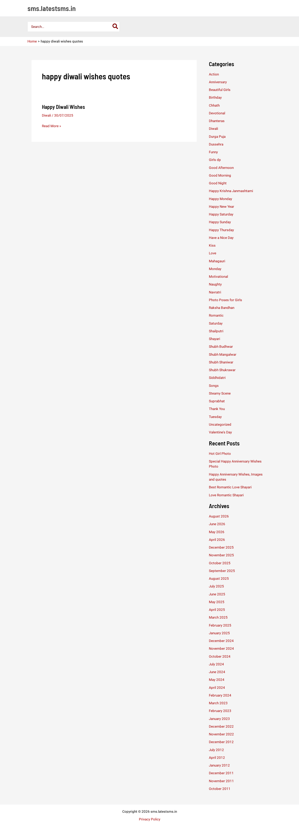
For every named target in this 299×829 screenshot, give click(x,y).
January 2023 (219, 719)
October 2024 (219, 656)
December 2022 (221, 726)
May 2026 (216, 532)
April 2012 (217, 758)
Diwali (46, 115)
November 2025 (221, 555)
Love (212, 253)
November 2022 (221, 734)
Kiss (212, 245)
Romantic (216, 315)
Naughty (215, 284)
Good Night (218, 183)
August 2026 (219, 516)
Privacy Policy (149, 819)
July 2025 (216, 586)
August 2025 (219, 578)
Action (214, 74)
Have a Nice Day (221, 238)
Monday (215, 269)
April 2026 (217, 540)
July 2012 (216, 750)
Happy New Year (221, 207)
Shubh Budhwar (221, 347)
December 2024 (221, 641)
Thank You (217, 409)
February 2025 (220, 625)
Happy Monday (220, 199)
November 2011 (221, 781)
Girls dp (215, 160)
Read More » (51, 126)
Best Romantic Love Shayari (230, 487)
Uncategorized (220, 424)
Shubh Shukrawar (222, 370)
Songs (214, 386)
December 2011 (221, 773)
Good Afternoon (221, 168)
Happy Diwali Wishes (63, 107)
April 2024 (217, 688)
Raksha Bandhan (221, 308)
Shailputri (216, 331)
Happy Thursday (221, 230)
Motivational (218, 277)
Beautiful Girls (219, 90)
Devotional (217, 113)
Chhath (214, 105)
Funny (213, 152)
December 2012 (221, 742)
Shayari (214, 339)
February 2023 (220, 711)
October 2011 (219, 789)
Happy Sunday (220, 222)
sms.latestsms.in (51, 8)
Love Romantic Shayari (226, 495)
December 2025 (221, 547)
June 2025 (217, 594)
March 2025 (218, 617)
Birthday (215, 97)
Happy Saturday (221, 214)
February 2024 (220, 695)
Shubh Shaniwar (221, 362)
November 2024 (221, 648)
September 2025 (222, 571)
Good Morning (220, 175)
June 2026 (217, 524)
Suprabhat (217, 401)
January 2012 (219, 765)
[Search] (115, 27)
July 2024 (216, 664)
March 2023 (218, 703)
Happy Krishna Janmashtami (231, 191)
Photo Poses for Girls (225, 300)
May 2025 (216, 602)
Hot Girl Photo (220, 454)
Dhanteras (217, 121)
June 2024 (217, 672)
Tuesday (215, 417)
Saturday (216, 323)
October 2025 (219, 563)
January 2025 (219, 633)
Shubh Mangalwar (222, 354)
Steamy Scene (220, 393)
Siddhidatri (217, 378)
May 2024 (216, 680)
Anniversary (218, 82)
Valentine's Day (220, 432)
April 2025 (217, 610)
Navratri (215, 292)
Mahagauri (217, 261)
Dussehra (216, 144)
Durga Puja (217, 137)
